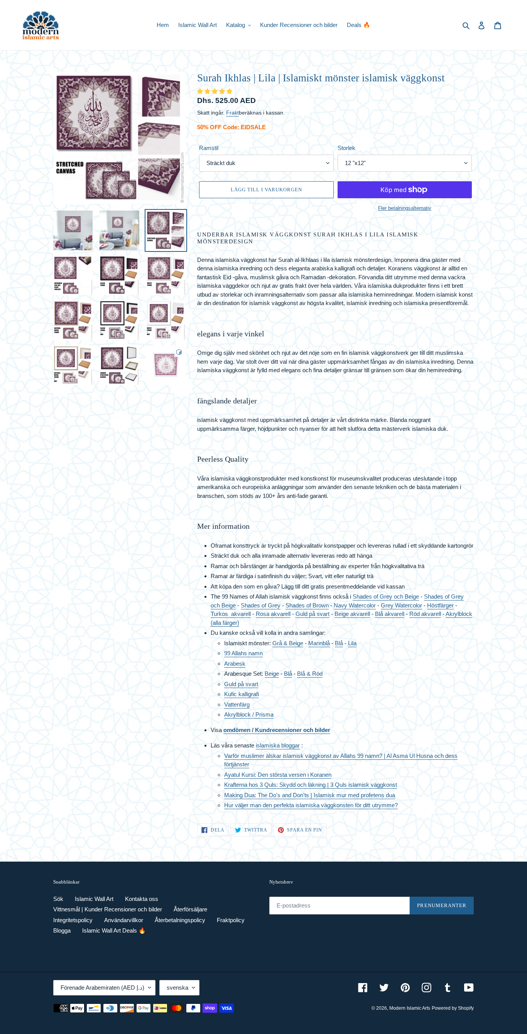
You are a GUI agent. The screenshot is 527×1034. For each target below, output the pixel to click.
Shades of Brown (307, 605)
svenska (177, 987)
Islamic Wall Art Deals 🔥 (114, 930)
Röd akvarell (425, 614)
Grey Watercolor (401, 605)
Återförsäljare (190, 909)
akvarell (241, 614)
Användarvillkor (123, 920)
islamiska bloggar (278, 745)
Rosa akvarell (273, 614)
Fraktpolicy (231, 920)
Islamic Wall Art (94, 899)
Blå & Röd (310, 673)
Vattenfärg (237, 704)
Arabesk (234, 663)
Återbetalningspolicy (180, 920)
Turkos (221, 614)
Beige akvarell (352, 614)
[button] (215, 91)
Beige (272, 673)
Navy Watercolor (355, 605)
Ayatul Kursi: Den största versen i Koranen (277, 774)
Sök (58, 899)
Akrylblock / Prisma (249, 714)
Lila (352, 643)
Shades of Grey (260, 605)
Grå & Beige (287, 643)
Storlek (346, 148)
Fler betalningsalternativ (404, 208)
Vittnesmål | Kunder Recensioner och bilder (107, 909)
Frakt (232, 113)
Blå (339, 643)
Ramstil (208, 148)
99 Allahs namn (243, 653)
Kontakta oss (141, 899)
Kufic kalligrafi (241, 694)
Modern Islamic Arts (409, 1008)
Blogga (62, 930)
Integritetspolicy (73, 920)
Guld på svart (312, 614)
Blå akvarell (389, 614)
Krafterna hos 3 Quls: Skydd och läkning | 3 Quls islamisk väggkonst (310, 784)
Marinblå (319, 643)
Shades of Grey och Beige (386, 596)
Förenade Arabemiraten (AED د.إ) (102, 987)
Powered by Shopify (453, 1008)
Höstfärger (440, 605)
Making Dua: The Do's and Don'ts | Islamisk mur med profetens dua (309, 795)
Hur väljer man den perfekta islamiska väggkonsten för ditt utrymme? (311, 805)
